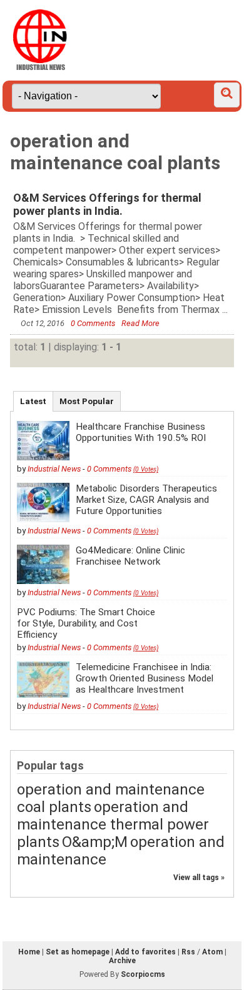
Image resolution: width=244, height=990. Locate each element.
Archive (122, 960)
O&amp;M (95, 842)
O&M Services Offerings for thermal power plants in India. (107, 204)
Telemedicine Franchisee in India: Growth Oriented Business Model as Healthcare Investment (144, 678)
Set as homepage (77, 952)
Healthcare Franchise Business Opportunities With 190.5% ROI (141, 432)
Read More (140, 323)
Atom (212, 952)
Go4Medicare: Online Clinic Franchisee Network (130, 556)
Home (29, 952)
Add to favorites (145, 952)
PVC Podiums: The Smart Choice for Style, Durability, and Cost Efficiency (86, 623)
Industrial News (54, 468)
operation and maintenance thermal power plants (113, 824)
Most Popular (86, 401)
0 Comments (94, 323)
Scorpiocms (143, 974)
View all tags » (199, 877)
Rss (188, 952)
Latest (33, 401)
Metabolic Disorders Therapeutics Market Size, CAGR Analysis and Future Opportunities (146, 500)
